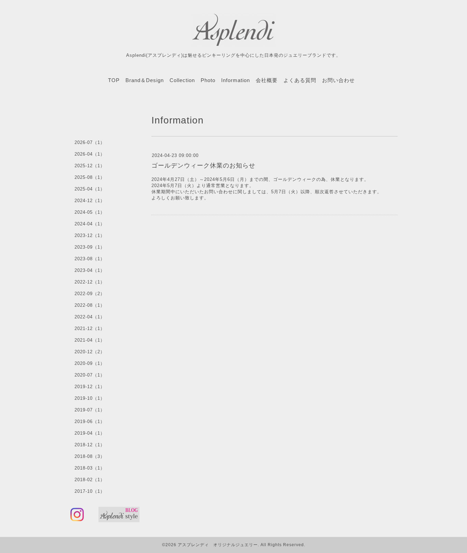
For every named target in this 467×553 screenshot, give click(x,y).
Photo (208, 80)
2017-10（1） (90, 491)
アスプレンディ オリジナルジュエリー (218, 544)
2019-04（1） (90, 433)
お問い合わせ (338, 80)
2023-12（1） (90, 235)
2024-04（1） (90, 223)
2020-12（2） (90, 351)
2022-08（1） (90, 305)
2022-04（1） (90, 316)
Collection (182, 80)
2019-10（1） (90, 398)
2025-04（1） (90, 189)
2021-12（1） (90, 328)
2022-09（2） (90, 293)
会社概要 (267, 80)
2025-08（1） (90, 177)
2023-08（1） (90, 258)
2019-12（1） (90, 386)
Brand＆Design (144, 80)
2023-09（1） (90, 247)
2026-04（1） (90, 154)
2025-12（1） (90, 165)
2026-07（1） (90, 142)
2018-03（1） (90, 468)
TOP (114, 80)
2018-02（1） (90, 479)
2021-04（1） (90, 340)
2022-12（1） (90, 282)
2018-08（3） (90, 456)
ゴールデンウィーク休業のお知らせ (203, 165)
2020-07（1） (90, 375)
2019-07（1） (90, 409)
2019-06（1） (90, 421)
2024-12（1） (90, 200)
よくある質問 (299, 80)
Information (235, 80)
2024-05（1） (90, 212)
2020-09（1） (90, 363)
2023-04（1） (90, 270)
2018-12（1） (90, 444)
